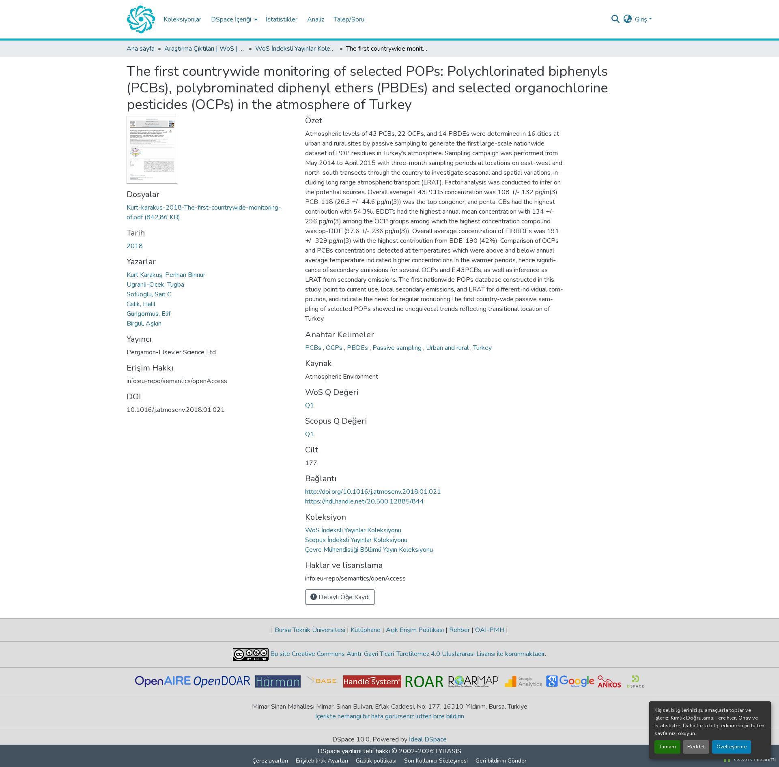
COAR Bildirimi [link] (754, 759)
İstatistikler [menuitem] (281, 19)
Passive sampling (397, 347)
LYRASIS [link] (448, 751)
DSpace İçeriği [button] (231, 19)
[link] (211, 212)
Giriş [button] (642, 19)
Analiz (315, 19)
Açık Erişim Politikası (414, 630)
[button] (141, 19)
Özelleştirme (732, 746)
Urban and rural (448, 347)
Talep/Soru (349, 19)
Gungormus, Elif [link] (148, 313)
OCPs (335, 347)
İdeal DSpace (428, 739)
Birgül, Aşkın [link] (144, 323)
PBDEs (358, 347)
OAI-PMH (489, 630)
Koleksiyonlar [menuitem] (182, 19)
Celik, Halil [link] (141, 304)
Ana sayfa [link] (141, 48)
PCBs (314, 347)
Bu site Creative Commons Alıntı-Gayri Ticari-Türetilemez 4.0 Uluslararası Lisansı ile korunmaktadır (407, 653)
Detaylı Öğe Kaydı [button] (343, 597)
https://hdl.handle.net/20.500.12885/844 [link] (364, 501)
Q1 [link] (309, 405)
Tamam (667, 746)
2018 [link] (135, 246)
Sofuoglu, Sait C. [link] (149, 294)
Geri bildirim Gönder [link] (501, 761)
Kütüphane (365, 630)
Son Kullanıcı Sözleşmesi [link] (436, 761)
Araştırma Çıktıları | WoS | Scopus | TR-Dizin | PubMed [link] (204, 48)
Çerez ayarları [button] (270, 761)
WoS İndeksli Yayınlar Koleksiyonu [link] (295, 48)
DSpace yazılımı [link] (340, 751)
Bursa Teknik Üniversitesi (310, 630)
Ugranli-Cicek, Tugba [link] (155, 284)
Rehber (459, 630)
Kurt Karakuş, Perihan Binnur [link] (166, 274)
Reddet (696, 746)
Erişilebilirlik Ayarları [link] (322, 761)
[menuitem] (233, 19)
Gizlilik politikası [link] (376, 761)
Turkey (482, 347)
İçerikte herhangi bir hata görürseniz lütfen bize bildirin (389, 716)
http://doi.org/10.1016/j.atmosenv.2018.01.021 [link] (373, 491)
